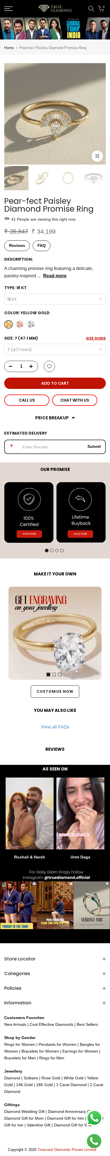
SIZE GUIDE (96, 338)
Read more (55, 275)
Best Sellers (87, 1024)
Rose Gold (50, 1078)
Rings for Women (19, 1044)
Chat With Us (74, 400)
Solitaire (30, 1078)
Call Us (27, 400)
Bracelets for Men (20, 1058)
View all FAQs (55, 727)
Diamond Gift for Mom (24, 1118)
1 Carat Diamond (71, 1084)
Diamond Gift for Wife (72, 1125)
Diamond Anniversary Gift (70, 1111)
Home (9, 48)
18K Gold (44, 1084)
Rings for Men (51, 1058)
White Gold (73, 1078)
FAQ (42, 245)
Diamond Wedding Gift (24, 1111)
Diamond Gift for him (65, 1118)
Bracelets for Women (40, 1051)
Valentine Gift (38, 1125)
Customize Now (55, 691)
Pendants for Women (57, 1044)
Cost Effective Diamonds (51, 1024)
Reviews (17, 245)
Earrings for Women (80, 1051)
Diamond (12, 1078)
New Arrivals (15, 1024)
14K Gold (24, 1084)
